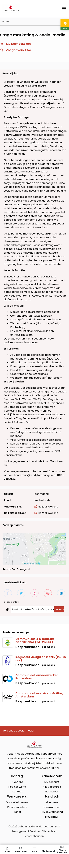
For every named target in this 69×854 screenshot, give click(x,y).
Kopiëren (60, 609)
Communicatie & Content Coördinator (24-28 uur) (34, 640)
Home (5, 21)
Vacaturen (21, 851)
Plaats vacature (62, 851)
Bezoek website (48, 506)
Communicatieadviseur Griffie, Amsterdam (39, 694)
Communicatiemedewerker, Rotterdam (37, 676)
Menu (34, 851)
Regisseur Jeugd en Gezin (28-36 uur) (40, 658)
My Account (48, 851)
